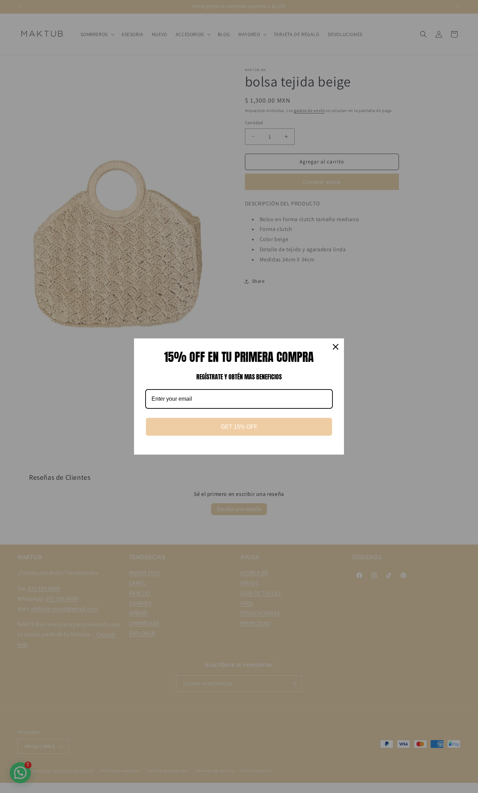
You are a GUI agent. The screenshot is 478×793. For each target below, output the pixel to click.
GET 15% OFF (239, 427)
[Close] (335, 346)
